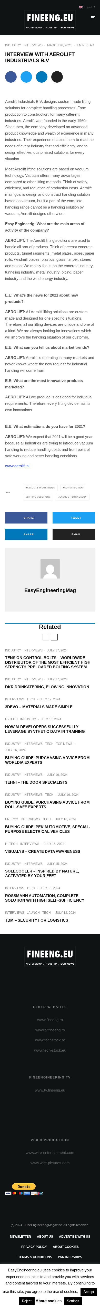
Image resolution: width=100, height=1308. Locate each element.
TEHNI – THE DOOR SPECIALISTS (36, 782)
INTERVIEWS (33, 45)
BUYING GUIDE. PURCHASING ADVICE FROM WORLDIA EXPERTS (47, 760)
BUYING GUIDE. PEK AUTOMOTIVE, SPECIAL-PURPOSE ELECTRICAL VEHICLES (47, 829)
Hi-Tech (11, 719)
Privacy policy (34, 1247)
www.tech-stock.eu (50, 1050)
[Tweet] (26, 77)
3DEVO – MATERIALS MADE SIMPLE (39, 707)
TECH (31, 699)
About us (45, 1236)
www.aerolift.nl (17, 466)
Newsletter (20, 1236)
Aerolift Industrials (41, 488)
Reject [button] (27, 1301)
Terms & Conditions (35, 1257)
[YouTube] (60, 979)
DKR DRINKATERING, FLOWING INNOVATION (47, 687)
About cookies (66, 1247)
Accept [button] (89, 1292)
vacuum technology (73, 497)
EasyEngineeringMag (50, 590)
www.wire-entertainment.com (50, 1152)
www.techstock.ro (50, 1040)
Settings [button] (73, 1301)
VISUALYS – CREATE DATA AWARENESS (42, 851)
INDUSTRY (13, 45)
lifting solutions (39, 497)
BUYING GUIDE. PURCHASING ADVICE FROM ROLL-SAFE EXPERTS (47, 804)
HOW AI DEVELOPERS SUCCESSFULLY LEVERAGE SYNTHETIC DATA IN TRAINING (45, 729)
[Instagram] (50, 979)
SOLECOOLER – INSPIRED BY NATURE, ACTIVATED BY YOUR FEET (42, 873)
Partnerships (70, 1257)
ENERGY (11, 819)
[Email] (57, 77)
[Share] (11, 77)
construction (74, 488)
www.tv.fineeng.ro (50, 1030)
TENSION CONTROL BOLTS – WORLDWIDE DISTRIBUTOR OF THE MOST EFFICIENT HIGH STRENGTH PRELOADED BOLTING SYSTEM (48, 662)
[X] (40, 979)
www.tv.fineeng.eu (50, 1090)
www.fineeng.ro (50, 1020)
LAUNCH (33, 912)
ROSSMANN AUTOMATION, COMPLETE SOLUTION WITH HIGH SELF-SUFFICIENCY (44, 897)
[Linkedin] (70, 979)
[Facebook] (30, 979)
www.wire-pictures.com (50, 1163)
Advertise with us (74, 1236)
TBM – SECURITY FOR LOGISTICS (36, 920)
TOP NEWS (64, 744)
